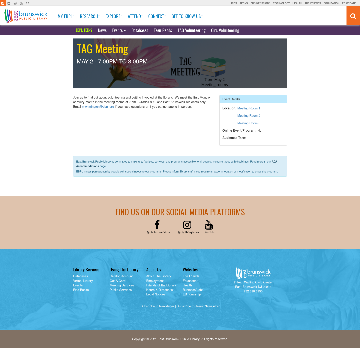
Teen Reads (163, 30)
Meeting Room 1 (248, 108)
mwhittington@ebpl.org (98, 106)
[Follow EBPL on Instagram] (15, 3)
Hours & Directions (159, 289)
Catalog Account (121, 275)
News (102, 30)
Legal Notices (155, 294)
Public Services (121, 289)
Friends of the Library (161, 285)
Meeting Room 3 (248, 123)
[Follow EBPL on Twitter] (9, 3)
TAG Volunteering (192, 30)
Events (118, 30)
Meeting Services (122, 285)
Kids (234, 3)
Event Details (231, 99)
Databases (139, 30)
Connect (156, 16)
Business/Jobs (260, 3)
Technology (281, 3)
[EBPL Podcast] (28, 3)
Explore (112, 16)
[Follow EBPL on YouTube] (22, 3)
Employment (155, 280)
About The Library (158, 275)
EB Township (192, 294)
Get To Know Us (186, 16)
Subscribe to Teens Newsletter (198, 306)
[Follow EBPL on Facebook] (3, 3)
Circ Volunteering (225, 30)
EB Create (349, 3)
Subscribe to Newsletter (157, 306)
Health (297, 3)
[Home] (26, 16)
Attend (134, 16)
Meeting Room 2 (248, 115)
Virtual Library (83, 280)
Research (89, 16)
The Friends (313, 3)
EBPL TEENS (84, 30)
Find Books (81, 289)
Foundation (331, 3)
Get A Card (117, 280)
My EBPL (65, 16)
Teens (244, 3)
